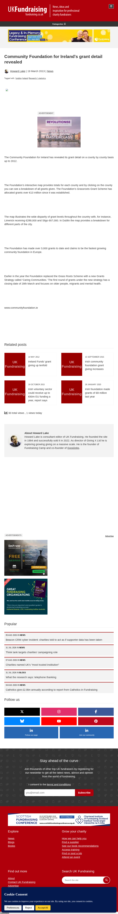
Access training (70, 849)
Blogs (11, 842)
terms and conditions (59, 784)
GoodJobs (73, 448)
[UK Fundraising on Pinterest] (96, 721)
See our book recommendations (80, 846)
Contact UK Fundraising (21, 882)
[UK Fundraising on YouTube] (59, 721)
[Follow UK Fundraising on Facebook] (96, 712)
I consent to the (49, 784)
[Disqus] (59, 497)
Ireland (25, 78)
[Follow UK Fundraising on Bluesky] (22, 721)
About (11, 878)
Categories (57, 24)
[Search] (106, 880)
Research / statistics (37, 78)
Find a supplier (70, 842)
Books (11, 846)
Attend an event (71, 857)
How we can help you (74, 838)
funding (19, 78)
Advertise (109, 536)
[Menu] (111, 6)
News (50, 71)
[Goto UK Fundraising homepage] (58, 10)
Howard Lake (17, 71)
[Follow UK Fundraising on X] (22, 712)
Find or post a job (72, 853)
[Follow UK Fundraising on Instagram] (59, 712)
